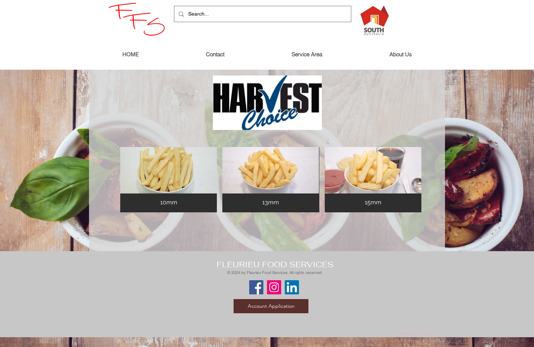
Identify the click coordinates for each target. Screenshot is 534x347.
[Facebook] (256, 287)
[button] (168, 179)
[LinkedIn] (292, 287)
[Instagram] (274, 287)
